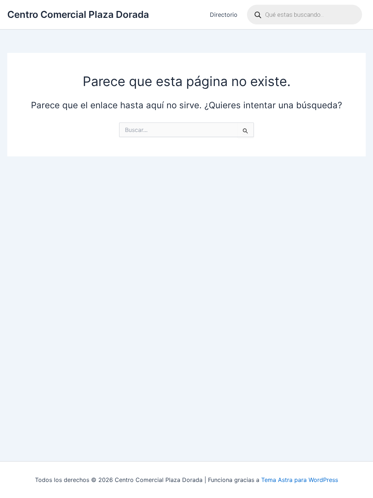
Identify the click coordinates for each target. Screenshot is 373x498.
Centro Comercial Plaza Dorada (78, 14)
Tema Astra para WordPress (299, 479)
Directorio (223, 14)
